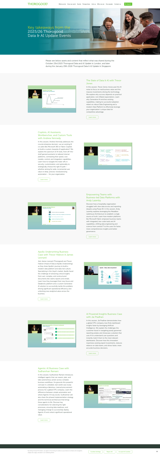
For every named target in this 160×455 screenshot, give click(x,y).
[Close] (157, 451)
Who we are (100, 4)
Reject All (109, 451)
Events (79, 4)
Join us (93, 4)
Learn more (92, 117)
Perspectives (86, 4)
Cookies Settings (95, 451)
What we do (62, 4)
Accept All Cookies (124, 451)
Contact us (117, 4)
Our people (109, 4)
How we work (71, 4)
